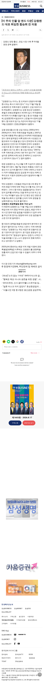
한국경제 (5, 654)
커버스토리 (15, 11)
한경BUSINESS (9, 17)
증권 (24, 11)
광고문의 (22, 616)
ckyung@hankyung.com (26, 264)
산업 (37, 11)
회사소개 (5, 616)
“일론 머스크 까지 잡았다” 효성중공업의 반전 (23, 286)
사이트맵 (13, 623)
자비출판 (23, 1)
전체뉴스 (5, 11)
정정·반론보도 (32, 620)
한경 (7, 608)
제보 (28, 1)
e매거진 (34, 1)
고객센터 (5, 623)
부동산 (30, 11)
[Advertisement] (22, 463)
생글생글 (32, 658)
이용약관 (31, 616)
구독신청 (15, 423)
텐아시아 (18, 658)
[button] (40, 1)
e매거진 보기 (29, 423)
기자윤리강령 (20, 620)
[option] (22, 509)
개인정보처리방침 (8, 620)
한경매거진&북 (6, 1)
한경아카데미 (6, 658)
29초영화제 (19, 661)
